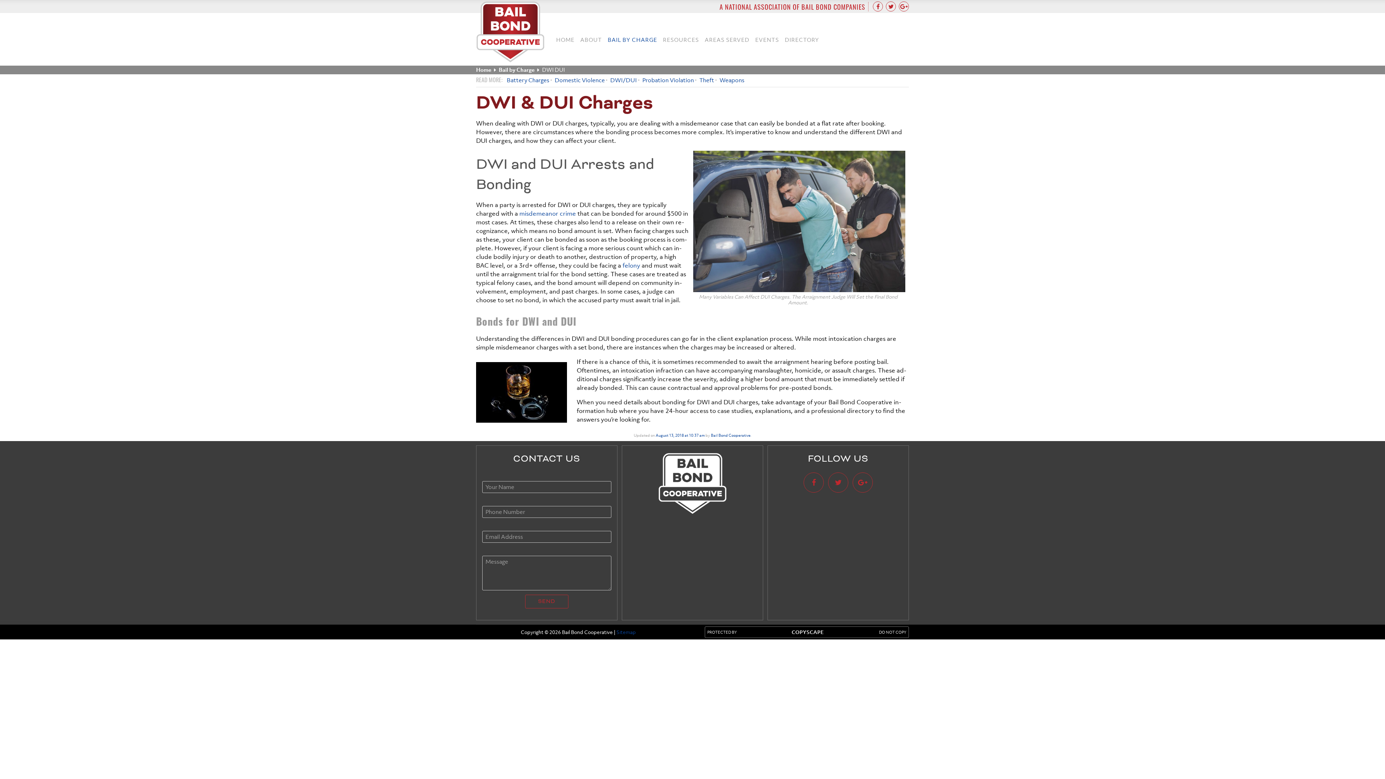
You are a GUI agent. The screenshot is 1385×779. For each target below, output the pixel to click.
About (591, 39)
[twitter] (891, 6)
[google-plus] (904, 6)
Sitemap (626, 632)
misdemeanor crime (547, 213)
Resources (681, 39)
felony (631, 265)
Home (565, 39)
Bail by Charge (632, 39)
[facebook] (878, 6)
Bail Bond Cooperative (731, 435)
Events (767, 39)
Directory (802, 39)
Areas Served (727, 39)
